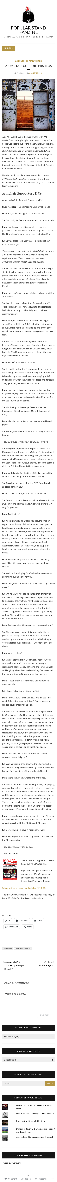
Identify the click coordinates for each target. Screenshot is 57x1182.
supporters (7, 949)
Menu (10, 48)
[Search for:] (28, 1083)
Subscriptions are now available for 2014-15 (23, 888)
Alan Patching (36, 73)
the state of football (22, 949)
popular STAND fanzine (28, 30)
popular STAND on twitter (29, 1155)
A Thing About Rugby (46, 964)
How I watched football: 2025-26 (30, 1121)
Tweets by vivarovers (11, 1163)
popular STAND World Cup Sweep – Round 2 (14, 965)
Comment (44, 1015)
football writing (33, 61)
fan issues (19, 61)
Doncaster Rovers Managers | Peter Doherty (35, 1113)
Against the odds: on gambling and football (34, 1137)
